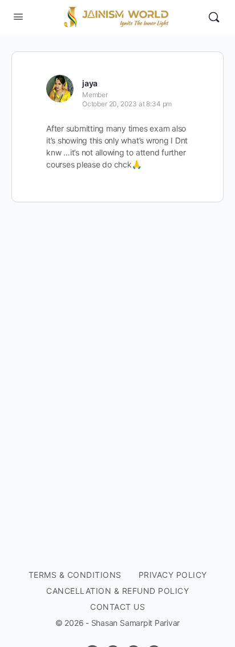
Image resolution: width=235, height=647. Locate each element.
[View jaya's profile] (60, 88)
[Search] (214, 17)
